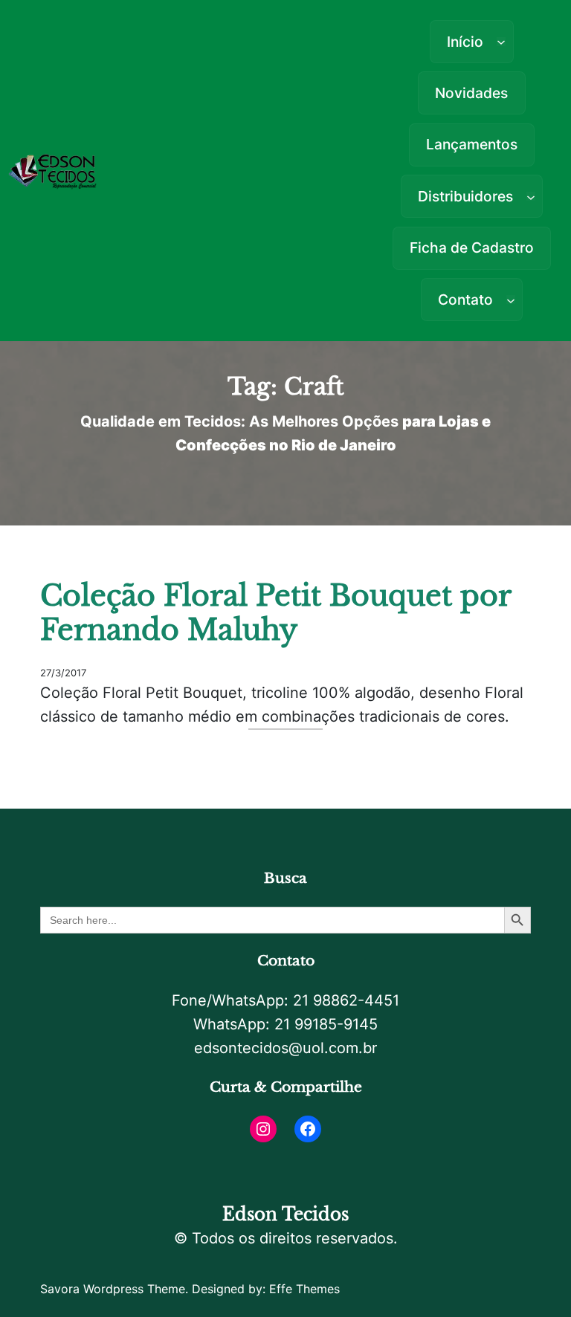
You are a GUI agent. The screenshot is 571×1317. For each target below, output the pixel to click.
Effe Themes (304, 1288)
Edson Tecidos (285, 1214)
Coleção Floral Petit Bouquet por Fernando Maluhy (275, 613)
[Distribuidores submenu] (530, 196)
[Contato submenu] (510, 299)
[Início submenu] (501, 41)
